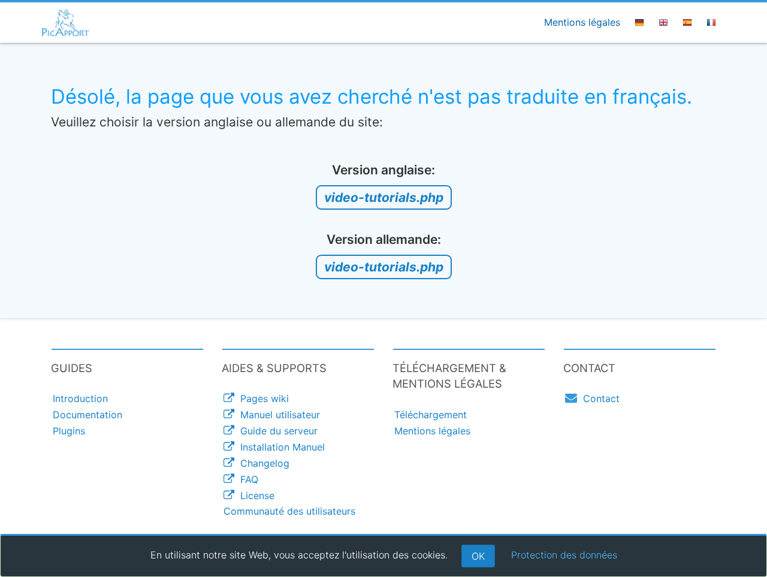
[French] (713, 22)
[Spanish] (689, 22)
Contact (598, 398)
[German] (641, 22)
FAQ (246, 479)
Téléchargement (430, 415)
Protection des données (564, 555)
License (254, 496)
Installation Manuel (279, 447)
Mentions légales (582, 22)
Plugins (69, 431)
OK (478, 556)
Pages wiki (261, 398)
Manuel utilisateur (277, 415)
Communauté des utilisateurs (289, 511)
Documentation (87, 415)
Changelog (261, 463)
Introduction (80, 398)
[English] (665, 22)
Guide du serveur (276, 431)
